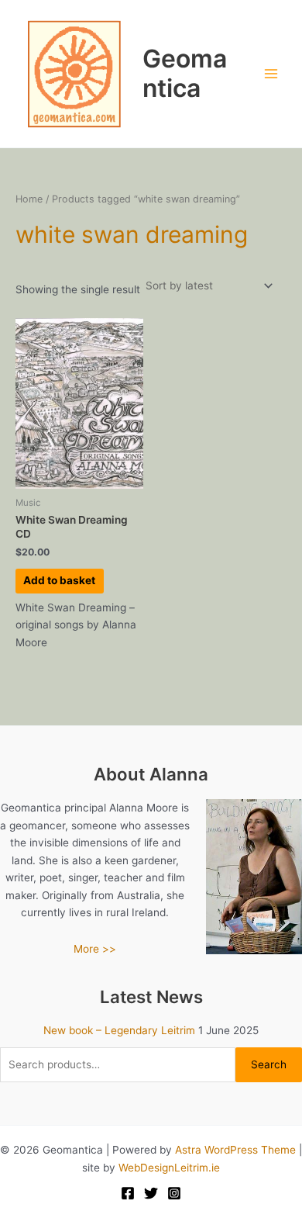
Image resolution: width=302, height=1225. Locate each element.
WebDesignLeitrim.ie (169, 1167)
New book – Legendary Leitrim (119, 1030)
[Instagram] (174, 1193)
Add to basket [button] (59, 580)
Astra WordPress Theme (235, 1150)
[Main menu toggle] (271, 74)
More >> (95, 949)
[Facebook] (128, 1193)
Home (29, 199)
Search (269, 1064)
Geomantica (184, 73)
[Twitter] (151, 1193)
